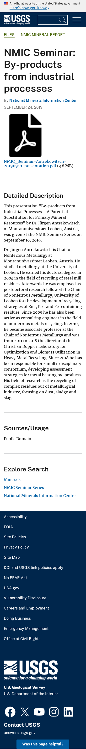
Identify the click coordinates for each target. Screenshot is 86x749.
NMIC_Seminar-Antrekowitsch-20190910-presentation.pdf (35, 163)
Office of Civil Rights (22, 639)
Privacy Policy (16, 547)
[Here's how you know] (43, 6)
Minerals (12, 479)
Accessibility (15, 517)
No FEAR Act (15, 578)
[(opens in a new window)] (10, 711)
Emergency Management (26, 629)
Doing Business (17, 618)
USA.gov (11, 588)
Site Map (12, 557)
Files (9, 35)
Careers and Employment (26, 608)
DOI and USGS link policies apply (33, 568)
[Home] (17, 23)
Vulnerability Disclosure (25, 598)
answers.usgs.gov (19, 732)
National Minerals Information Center (43, 100)
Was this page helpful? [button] (43, 744)
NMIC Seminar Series (24, 487)
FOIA (8, 527)
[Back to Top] (68, 732)
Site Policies (15, 537)
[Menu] (76, 20)
